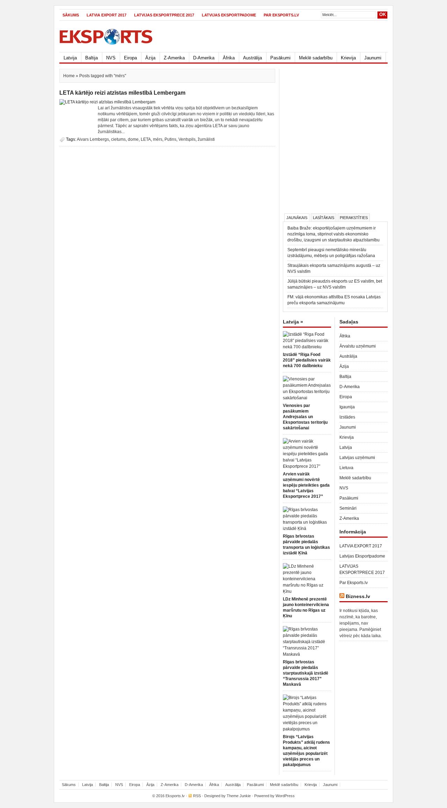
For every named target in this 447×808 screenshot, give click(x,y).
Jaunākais (296, 218)
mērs (157, 139)
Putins (170, 139)
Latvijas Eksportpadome (229, 15)
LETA (146, 139)
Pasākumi (280, 57)
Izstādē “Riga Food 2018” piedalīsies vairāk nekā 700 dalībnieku (307, 360)
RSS (197, 796)
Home (69, 75)
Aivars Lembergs (93, 139)
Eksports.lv (175, 796)
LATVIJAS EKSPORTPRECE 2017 (164, 15)
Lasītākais (323, 218)
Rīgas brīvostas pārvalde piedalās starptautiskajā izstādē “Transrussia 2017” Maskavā (305, 673)
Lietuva (346, 467)
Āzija (150, 57)
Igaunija (347, 407)
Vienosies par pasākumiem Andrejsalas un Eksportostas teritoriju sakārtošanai (305, 416)
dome (133, 139)
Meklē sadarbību (315, 57)
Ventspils (187, 139)
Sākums (71, 15)
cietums (118, 139)
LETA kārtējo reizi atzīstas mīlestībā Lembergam (122, 93)
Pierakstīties (354, 218)
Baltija (91, 57)
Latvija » (293, 322)
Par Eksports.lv (281, 15)
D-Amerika (203, 57)
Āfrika (229, 57)
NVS (111, 57)
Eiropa (130, 57)
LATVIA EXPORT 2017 (106, 15)
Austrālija (252, 57)
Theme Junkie (239, 796)
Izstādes (347, 417)
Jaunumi (372, 57)
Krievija (348, 57)
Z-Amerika (174, 57)
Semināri (348, 508)
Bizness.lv (358, 596)
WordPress (285, 796)
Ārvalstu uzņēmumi (357, 346)
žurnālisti (206, 139)
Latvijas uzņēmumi (357, 457)
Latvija (70, 57)
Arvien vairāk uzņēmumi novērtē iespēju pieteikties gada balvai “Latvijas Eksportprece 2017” (306, 485)
